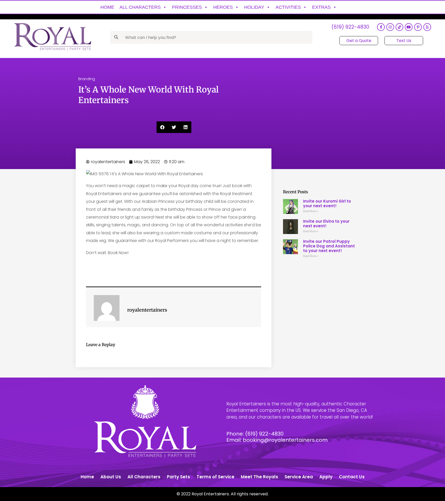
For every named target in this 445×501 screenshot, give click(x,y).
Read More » (310, 211)
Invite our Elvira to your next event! (326, 224)
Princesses (187, 7)
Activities (288, 7)
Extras (321, 7)
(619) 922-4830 (350, 27)
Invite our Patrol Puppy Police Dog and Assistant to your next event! (329, 246)
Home (107, 7)
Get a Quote (358, 41)
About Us (110, 477)
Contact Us (352, 477)
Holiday (254, 7)
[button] (162, 127)
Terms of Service (215, 477)
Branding (86, 78)
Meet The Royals (259, 477)
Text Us (403, 41)
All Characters (140, 7)
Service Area (299, 477)
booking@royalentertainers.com (285, 440)
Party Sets (178, 477)
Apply (325, 477)
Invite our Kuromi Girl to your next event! (327, 203)
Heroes (223, 7)
